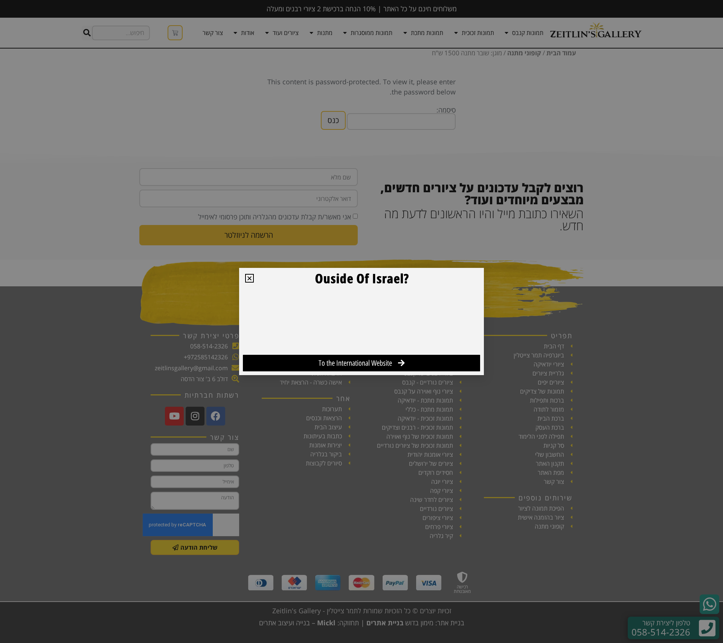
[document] (361, 321)
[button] (249, 278)
